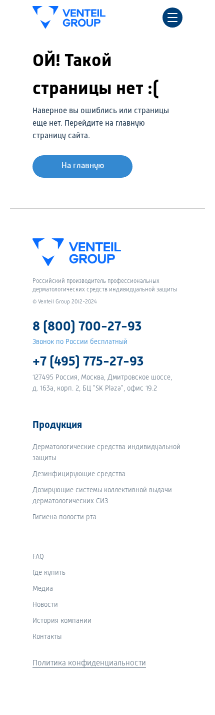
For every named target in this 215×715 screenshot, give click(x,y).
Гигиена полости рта (64, 517)
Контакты (47, 636)
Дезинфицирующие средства (79, 474)
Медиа (42, 588)
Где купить (49, 572)
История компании (62, 620)
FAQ (38, 556)
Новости (45, 604)
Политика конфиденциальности (89, 663)
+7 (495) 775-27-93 (88, 362)
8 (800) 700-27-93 (87, 326)
